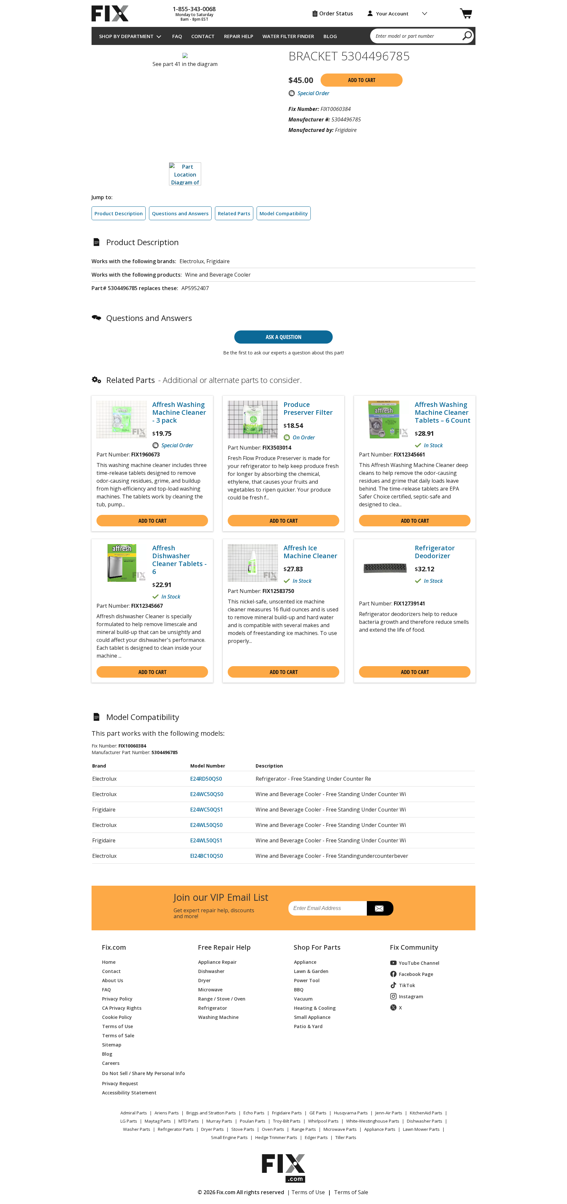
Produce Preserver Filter (308, 408)
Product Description (118, 213)
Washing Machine (218, 1017)
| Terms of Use (306, 1192)
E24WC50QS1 (206, 809)
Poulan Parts (252, 1121)
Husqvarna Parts (351, 1113)
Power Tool (307, 980)
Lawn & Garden (311, 971)
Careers (110, 1063)
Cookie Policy (117, 1017)
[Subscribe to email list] (380, 908)
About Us (112, 980)
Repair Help (238, 36)
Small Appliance (312, 1017)
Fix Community (414, 947)
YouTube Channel (419, 963)
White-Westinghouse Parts (372, 1121)
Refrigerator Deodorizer (435, 552)
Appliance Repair (217, 962)
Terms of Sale (118, 1035)
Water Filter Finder (288, 36)
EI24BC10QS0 (206, 855)
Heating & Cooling (315, 1007)
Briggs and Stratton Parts (211, 1113)
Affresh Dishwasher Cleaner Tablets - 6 (179, 560)
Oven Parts (273, 1129)
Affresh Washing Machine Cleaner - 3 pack (179, 412)
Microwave (210, 989)
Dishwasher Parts (424, 1121)
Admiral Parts (133, 1113)
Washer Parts (136, 1129)
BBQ (299, 989)
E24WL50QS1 (206, 840)
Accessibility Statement (129, 1092)
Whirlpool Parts (323, 1121)
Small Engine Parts (229, 1137)
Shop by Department (126, 36)
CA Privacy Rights (121, 1007)
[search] (467, 35)
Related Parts (234, 213)
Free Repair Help (224, 947)
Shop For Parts (317, 947)
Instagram (411, 996)
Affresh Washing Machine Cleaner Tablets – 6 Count (443, 412)
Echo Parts (253, 1113)
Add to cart (361, 80)
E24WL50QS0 (206, 825)
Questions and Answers (180, 213)
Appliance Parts (379, 1129)
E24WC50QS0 (206, 794)
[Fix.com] (113, 13)
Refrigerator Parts (176, 1129)
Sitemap (111, 1044)
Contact (203, 36)
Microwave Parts (340, 1129)
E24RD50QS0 (206, 778)
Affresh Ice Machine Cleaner (310, 552)
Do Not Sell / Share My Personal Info (141, 1073)
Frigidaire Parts (287, 1113)
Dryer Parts (212, 1129)
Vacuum (303, 998)
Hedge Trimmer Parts (276, 1137)
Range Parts (304, 1129)
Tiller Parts (345, 1137)
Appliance (305, 962)
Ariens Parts (167, 1113)
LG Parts (128, 1121)
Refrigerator (212, 1007)
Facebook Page (416, 974)
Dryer (204, 980)
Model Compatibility (284, 213)
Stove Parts (242, 1129)
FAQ (177, 36)
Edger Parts (316, 1137)
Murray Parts (219, 1121)
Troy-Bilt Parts (287, 1121)
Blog (330, 36)
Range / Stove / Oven (221, 998)
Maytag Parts (158, 1121)
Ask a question (284, 337)
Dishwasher (211, 971)
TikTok (407, 985)
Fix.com (114, 947)
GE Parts (317, 1113)
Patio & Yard (308, 1026)
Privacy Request (120, 1083)
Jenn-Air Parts (388, 1113)
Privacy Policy (117, 998)
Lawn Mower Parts (421, 1129)
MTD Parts (188, 1121)
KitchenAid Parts (426, 1113)
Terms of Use (117, 1026)
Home (109, 962)
